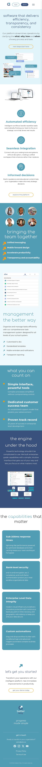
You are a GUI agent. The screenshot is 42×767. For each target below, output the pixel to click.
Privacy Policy (21, 751)
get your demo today (21, 690)
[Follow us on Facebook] (15, 746)
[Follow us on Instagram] (19, 746)
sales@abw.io (21, 742)
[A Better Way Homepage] (9, 4)
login (15, 4)
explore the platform (21, 195)
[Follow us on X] (23, 746)
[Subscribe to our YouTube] (27, 746)
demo (25, 4)
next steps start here (21, 47)
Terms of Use (21, 754)
